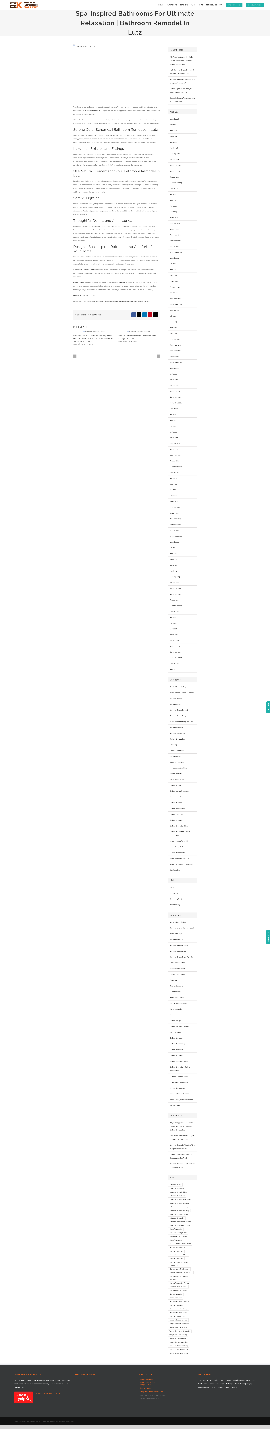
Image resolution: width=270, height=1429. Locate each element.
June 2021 (173, 420)
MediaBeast (78, 301)
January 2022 (174, 386)
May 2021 (173, 426)
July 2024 (173, 264)
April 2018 (173, 629)
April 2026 (173, 142)
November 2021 (175, 397)
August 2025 (174, 189)
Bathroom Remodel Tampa (178, 1214)
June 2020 (173, 484)
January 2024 (174, 293)
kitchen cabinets (176, 774)
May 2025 (173, 206)
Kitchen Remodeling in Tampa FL (180, 1273)
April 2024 (173, 275)
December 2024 (175, 235)
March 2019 (174, 571)
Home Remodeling (177, 762)
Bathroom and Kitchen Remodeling (182, 693)
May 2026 (173, 136)
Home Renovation (175, 1240)
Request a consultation (81, 295)
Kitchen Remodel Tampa (178, 1290)
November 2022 (175, 351)
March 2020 (174, 501)
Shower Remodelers (177, 853)
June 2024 (173, 270)
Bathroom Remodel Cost (179, 710)
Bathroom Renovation (176, 1218)
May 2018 (173, 623)
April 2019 (173, 565)
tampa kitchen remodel (177, 1338)
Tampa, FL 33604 (146, 1385)
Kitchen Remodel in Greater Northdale (178, 1278)
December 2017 (175, 646)
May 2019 (173, 559)
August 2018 (174, 612)
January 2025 (174, 229)
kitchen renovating (175, 1294)
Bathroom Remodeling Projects (128, 301)
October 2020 (175, 461)
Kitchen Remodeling (177, 809)
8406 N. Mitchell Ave (147, 1382)
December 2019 (175, 519)
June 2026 (173, 131)
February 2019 (175, 577)
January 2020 (174, 513)
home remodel (175, 756)
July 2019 (173, 548)
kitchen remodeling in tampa (179, 1269)
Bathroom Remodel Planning (179, 1211)
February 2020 (175, 507)
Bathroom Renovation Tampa (179, 1225)
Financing (173, 745)
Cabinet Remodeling (177, 739)
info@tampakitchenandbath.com (151, 1392)
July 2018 (173, 617)
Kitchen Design (175, 785)
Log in (172, 887)
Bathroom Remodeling (111, 301)
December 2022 (175, 345)
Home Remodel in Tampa (178, 1236)
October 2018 (174, 600)
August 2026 (174, 119)
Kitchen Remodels (176, 814)
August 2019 (174, 542)
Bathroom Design (176, 698)
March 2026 (174, 148)
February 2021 (175, 444)
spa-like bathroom (116, 135)
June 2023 (173, 322)
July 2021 (173, 414)
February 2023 (175, 339)
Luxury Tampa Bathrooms (179, 847)
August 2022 (174, 368)
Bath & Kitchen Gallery (81, 282)
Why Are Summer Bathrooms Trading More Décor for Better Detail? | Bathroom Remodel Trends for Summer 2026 (93, 339)
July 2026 (173, 125)
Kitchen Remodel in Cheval (178, 1255)
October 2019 (174, 530)
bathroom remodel (98, 301)
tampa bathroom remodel (178, 1320)
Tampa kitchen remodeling (178, 1346)
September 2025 (176, 183)
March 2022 (174, 380)
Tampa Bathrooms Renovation (179, 1331)
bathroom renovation (144, 301)
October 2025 (174, 177)
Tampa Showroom (146, 1379)
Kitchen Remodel (176, 803)
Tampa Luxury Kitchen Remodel (181, 864)
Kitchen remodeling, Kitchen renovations (179, 1263)
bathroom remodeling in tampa (180, 1199)
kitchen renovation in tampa (179, 1301)
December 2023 (175, 299)
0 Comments (89, 344)
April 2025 (173, 212)
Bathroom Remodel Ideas (178, 1192)
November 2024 (175, 241)
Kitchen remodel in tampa (178, 1287)
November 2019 (175, 525)
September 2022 (176, 362)
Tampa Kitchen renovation (178, 1353)
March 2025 (174, 218)
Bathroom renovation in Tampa (180, 1222)
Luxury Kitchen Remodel (179, 841)
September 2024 (176, 252)
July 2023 (173, 316)
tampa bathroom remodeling (179, 1323)
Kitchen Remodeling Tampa (179, 1283)
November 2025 (175, 171)
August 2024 (174, 258)
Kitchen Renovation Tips (177, 1316)
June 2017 (173, 670)
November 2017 (175, 652)
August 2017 (174, 664)
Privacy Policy (39, 1393)
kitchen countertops (177, 779)
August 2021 (174, 409)
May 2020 (173, 490)
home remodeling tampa (178, 1233)
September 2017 (176, 658)
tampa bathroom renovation (179, 1327)
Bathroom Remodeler (176, 1188)
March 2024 (174, 281)
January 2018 (174, 640)
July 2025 (173, 194)
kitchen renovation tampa (178, 1312)
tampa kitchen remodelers (178, 1342)
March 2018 (174, 635)
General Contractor (177, 751)
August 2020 (174, 472)
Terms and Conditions (52, 1393)
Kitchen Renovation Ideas (179, 826)
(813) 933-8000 (145, 1388)
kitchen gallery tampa (177, 1247)
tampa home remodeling (178, 1335)
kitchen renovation (175, 1298)
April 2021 (173, 432)
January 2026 (174, 160)
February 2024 (175, 287)
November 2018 (175, 594)
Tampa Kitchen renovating (178, 1349)
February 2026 (175, 154)
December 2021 (175, 391)
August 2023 (174, 310)
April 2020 (173, 496)
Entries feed (174, 893)
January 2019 (174, 583)
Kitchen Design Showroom (179, 791)
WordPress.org (175, 905)
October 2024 (174, 246)
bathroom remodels (125, 282)
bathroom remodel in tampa (179, 1207)
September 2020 (176, 467)
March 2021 (174, 438)
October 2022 (174, 357)
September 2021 (176, 403)
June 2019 (173, 554)
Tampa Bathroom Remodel (179, 858)
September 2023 (176, 304)
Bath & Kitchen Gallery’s (85, 270)
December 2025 (175, 165)
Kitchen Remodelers (176, 1251)
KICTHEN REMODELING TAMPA (180, 1244)
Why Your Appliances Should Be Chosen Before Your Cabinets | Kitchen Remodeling (181, 60)
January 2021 (174, 449)
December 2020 (175, 455)
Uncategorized (175, 870)
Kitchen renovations (176, 1305)
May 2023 (173, 328)
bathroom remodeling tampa (179, 1203)
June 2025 (173, 200)
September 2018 (176, 606)
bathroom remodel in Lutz (94, 111)
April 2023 (173, 333)
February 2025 (175, 223)
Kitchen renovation (176, 820)
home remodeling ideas (178, 768)
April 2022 (173, 374)
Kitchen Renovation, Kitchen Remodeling (180, 833)
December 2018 (175, 588)
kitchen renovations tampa (178, 1309)
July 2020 (173, 478)
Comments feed (176, 899)
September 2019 (176, 536)
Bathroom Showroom (177, 733)
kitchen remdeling (176, 797)
